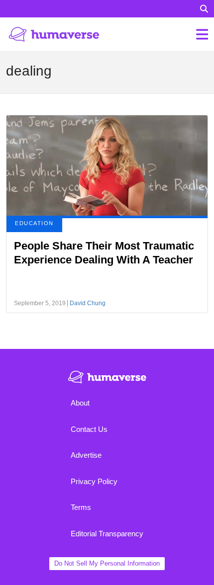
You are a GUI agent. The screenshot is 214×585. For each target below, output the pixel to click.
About (80, 403)
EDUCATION (34, 223)
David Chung (88, 303)
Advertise (86, 455)
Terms (81, 507)
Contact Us (89, 429)
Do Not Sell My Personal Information (107, 563)
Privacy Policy (94, 481)
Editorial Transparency (107, 533)
